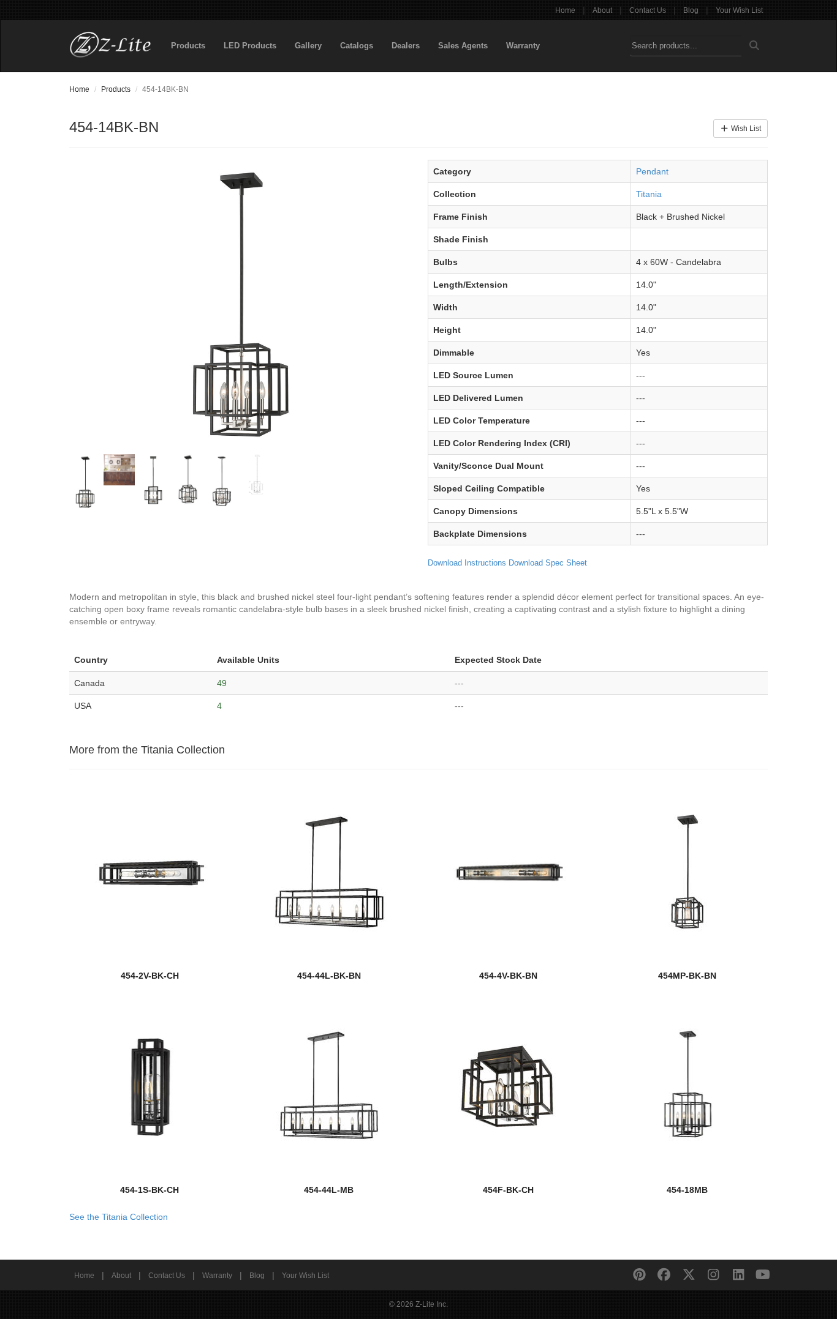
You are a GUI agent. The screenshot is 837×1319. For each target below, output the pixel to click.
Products (188, 45)
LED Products (250, 45)
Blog (691, 10)
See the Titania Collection (118, 1217)
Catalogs (356, 45)
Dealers (406, 45)
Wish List (745, 128)
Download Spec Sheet (548, 562)
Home (565, 10)
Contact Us (647, 10)
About (602, 10)
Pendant (652, 171)
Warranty (523, 45)
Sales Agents (463, 45)
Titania (649, 194)
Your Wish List (739, 10)
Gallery (308, 45)
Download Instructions (467, 562)
